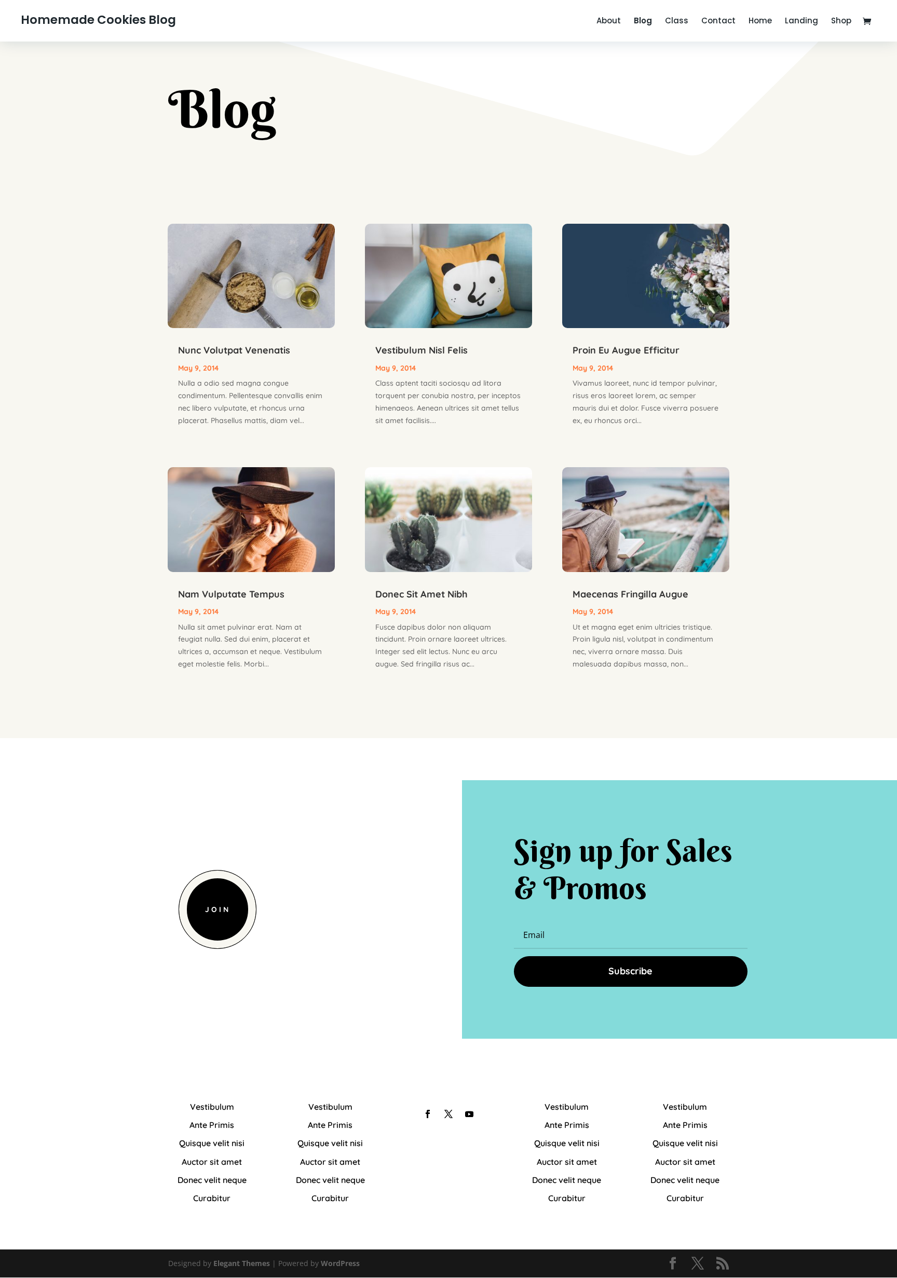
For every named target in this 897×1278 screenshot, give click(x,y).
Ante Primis (211, 1125)
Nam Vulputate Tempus (231, 594)
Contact (718, 21)
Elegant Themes (241, 1263)
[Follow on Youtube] (469, 1114)
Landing (801, 21)
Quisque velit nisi (211, 1143)
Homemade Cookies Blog (98, 19)
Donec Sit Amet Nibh (421, 594)
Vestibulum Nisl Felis (421, 350)
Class (676, 21)
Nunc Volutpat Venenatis (234, 350)
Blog (643, 21)
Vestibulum (212, 1107)
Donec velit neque (212, 1180)
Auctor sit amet (212, 1162)
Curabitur (211, 1198)
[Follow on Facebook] (427, 1114)
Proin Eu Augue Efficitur (626, 350)
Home (760, 21)
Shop (841, 21)
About (608, 21)
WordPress (340, 1263)
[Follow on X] (448, 1114)
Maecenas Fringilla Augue (630, 594)
